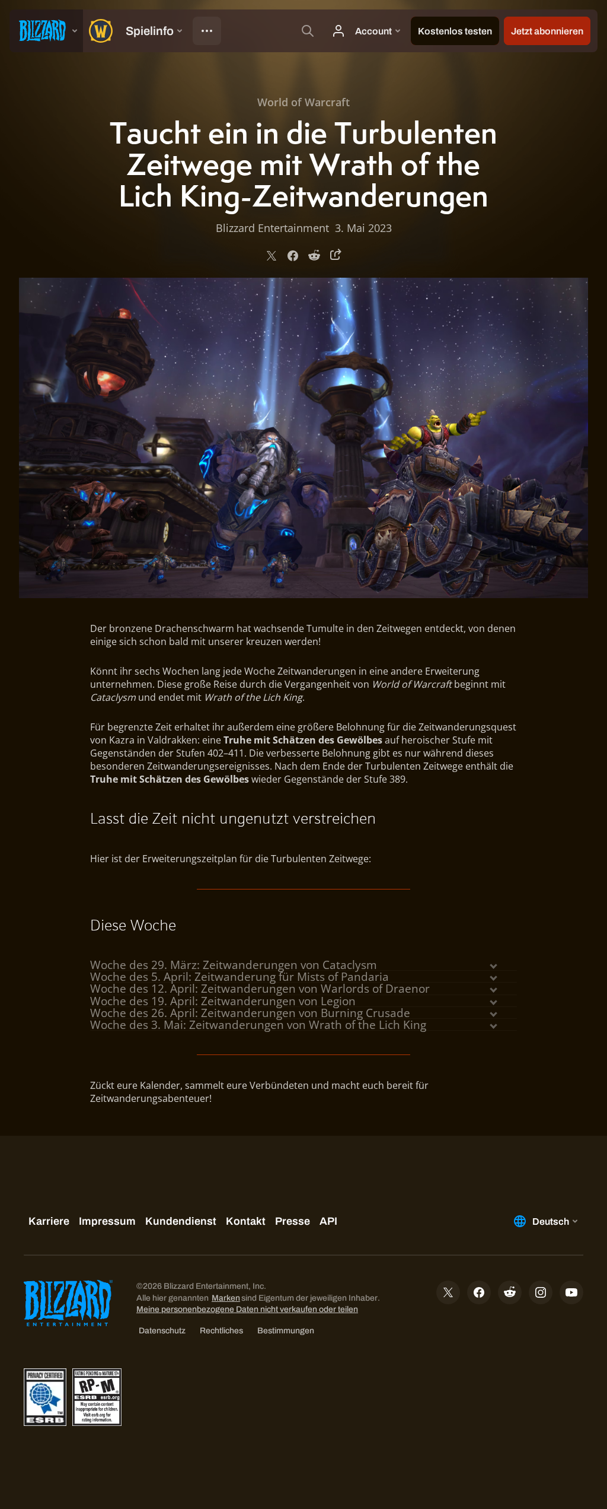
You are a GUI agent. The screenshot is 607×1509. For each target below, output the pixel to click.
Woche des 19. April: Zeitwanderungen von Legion (223, 1001)
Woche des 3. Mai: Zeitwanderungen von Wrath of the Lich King (258, 1025)
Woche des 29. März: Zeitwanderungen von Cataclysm (233, 965)
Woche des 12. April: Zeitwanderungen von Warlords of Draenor (260, 989)
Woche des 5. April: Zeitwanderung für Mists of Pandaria (239, 977)
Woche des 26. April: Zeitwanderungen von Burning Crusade (250, 1013)
